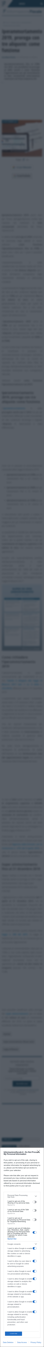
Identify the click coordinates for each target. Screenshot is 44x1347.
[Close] (39, 1152)
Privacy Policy (36, 1342)
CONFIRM (13, 1333)
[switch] (35, 1202)
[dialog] (22, 1247)
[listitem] (22, 1196)
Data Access (22, 1342)
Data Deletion (8, 1342)
